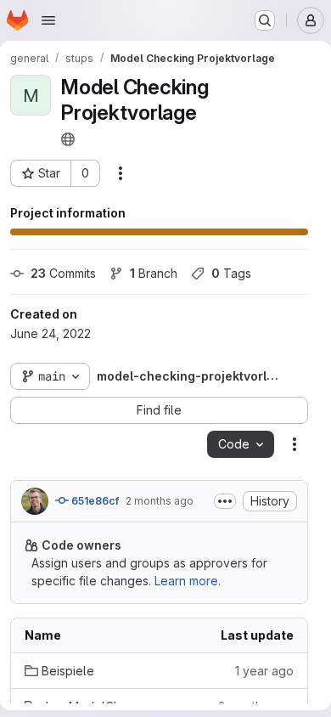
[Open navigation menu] (48, 20)
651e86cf (94, 500)
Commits (63, 273)
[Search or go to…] (265, 20)
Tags (231, 273)
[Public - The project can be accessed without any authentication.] (68, 139)
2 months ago (160, 500)
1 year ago (264, 670)
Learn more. (187, 580)
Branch (153, 273)
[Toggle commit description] (225, 501)
